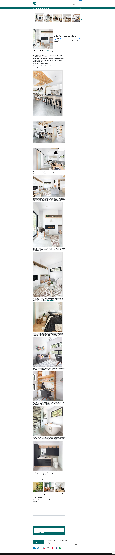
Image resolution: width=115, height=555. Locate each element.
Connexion (66, 0)
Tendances (77, 38)
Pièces (43, 3)
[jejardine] (60, 548)
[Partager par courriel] (42, 50)
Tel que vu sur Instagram (71, 38)
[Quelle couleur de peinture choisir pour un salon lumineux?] (49, 487)
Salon (38, 8)
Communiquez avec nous (51, 540)
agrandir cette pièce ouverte (37, 146)
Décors (36, 8)
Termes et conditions (63, 541)
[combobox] (77, 4)
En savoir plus (38, 542)
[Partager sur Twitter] (34, 50)
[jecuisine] (52, 548)
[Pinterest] (80, 8)
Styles (50, 3)
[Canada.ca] (62, 551)
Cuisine (61, 38)
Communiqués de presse (63, 540)
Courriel (34, 516)
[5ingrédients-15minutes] (43, 548)
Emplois (49, 543)
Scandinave (65, 38)
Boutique (76, 0)
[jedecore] (56, 548)
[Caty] (48, 548)
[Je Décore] (36, 3)
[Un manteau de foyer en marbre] (60, 487)
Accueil (33, 8)
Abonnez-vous (71, 0)
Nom (34, 512)
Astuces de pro (58, 3)
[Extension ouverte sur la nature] (38, 487)
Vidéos (43, 6)
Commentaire (35, 501)
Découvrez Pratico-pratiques (50, 542)
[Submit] (81, 5)
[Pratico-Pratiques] (36, 548)
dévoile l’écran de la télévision (49, 300)
